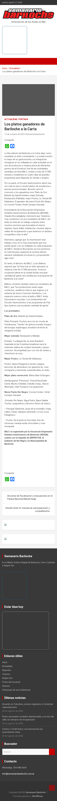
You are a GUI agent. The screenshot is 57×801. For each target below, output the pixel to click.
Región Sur (7, 678)
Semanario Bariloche (35, 792)
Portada (23, 119)
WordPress (37, 796)
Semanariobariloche (35, 134)
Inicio (4, 662)
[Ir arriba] (52, 788)
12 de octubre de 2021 (14, 134)
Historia (6, 686)
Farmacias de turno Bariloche (16, 690)
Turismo (6, 674)
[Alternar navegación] (6, 61)
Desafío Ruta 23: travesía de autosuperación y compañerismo (28, 509)
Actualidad (10, 119)
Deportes (6, 670)
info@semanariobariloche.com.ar (18, 773)
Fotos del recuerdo (11, 682)
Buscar (52, 752)
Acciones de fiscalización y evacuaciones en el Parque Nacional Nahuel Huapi (29, 497)
